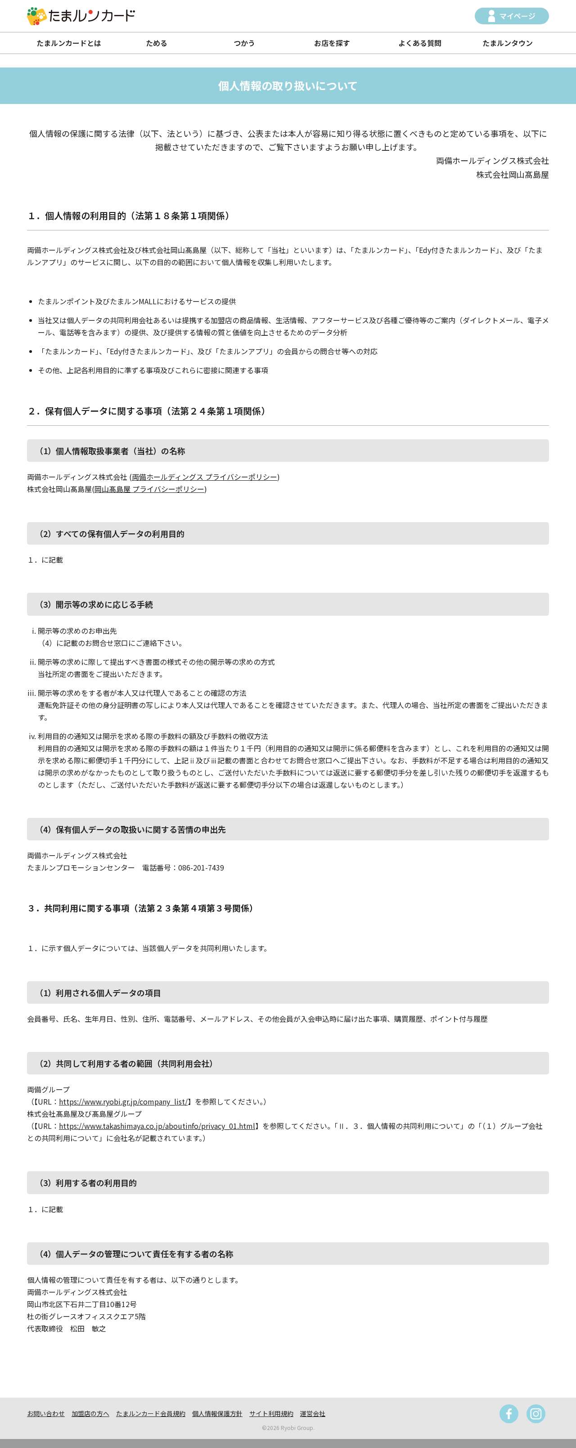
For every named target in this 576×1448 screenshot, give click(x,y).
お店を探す (332, 42)
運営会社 (312, 1413)
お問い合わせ (46, 1413)
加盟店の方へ (90, 1413)
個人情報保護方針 (217, 1413)
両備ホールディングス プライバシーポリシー (204, 476)
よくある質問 (419, 42)
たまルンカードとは (68, 42)
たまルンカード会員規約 (150, 1413)
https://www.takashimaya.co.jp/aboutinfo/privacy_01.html (157, 1125)
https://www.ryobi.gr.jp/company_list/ (123, 1101)
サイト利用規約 (271, 1413)
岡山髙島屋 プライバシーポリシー (149, 488)
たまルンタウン (507, 42)
